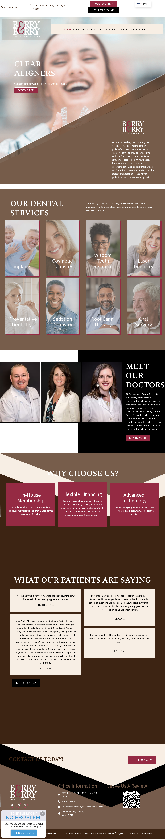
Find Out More (24, 832)
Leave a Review (125, 29)
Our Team (78, 29)
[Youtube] (18, 805)
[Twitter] (12, 805)
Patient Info (106, 29)
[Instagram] (25, 805)
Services (90, 29)
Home (67, 29)
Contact (140, 29)
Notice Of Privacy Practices (141, 833)
